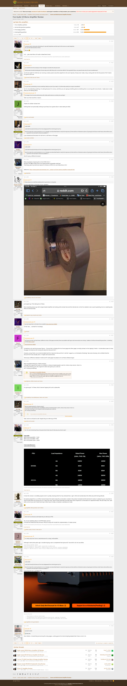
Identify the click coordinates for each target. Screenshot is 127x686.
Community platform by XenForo (55, 683)
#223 (112, 81)
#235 (112, 425)
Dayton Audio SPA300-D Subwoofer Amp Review (31, 664)
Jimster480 (108, 669)
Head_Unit (108, 660)
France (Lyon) (19, 58)
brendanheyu (108, 665)
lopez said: (27, 628)
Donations (57, 5)
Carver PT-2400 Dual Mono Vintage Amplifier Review (32, 659)
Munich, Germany (18, 553)
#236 (112, 493)
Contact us (91, 681)
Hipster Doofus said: (29, 322)
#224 (112, 101)
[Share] (110, 41)
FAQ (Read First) (18, 5)
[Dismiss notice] (112, 11)
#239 (112, 556)
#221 (112, 41)
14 (31, 38)
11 (24, 38)
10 (22, 38)
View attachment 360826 (30, 344)
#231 (112, 335)
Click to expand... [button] (68, 416)
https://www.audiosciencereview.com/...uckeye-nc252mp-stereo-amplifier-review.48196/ (52, 169)
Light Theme (17, 681)
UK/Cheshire (19, 573)
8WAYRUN (70, 684)
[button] (53, 6)
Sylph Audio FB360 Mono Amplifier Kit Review (30, 650)
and (30, 117)
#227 (112, 159)
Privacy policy (106, 681)
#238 (112, 533)
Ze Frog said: (27, 514)
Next (39, 38)
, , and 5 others (33, 297)
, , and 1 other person (34, 529)
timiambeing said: (29, 338)
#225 (112, 121)
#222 (112, 62)
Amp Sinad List (27, 59)
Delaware (20, 173)
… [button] (20, 38)
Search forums (22, 8)
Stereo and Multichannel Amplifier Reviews (35, 651)
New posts (15, 8)
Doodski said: (28, 84)
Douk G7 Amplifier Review (24, 668)
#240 (112, 625)
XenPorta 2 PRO (58, 684)
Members (64, 5)
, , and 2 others (34, 315)
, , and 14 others (34, 507)
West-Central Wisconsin (19, 117)
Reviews (26, 5)
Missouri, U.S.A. (19, 138)
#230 (112, 319)
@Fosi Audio (31, 341)
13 (29, 38)
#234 (112, 401)
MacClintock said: (28, 536)
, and (32, 622)
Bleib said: (27, 427)
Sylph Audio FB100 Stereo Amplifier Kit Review (30, 655)
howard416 (108, 651)
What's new (49, 5)
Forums (42, 5)
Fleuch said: (27, 124)
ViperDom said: (28, 404)
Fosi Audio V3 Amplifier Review (37, 372)
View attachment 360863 (51, 324)
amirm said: (27, 65)
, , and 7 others (33, 77)
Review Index (34, 5)
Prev (16, 38)
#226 (112, 141)
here (80, 11)
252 (36, 38)
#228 (112, 177)
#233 (112, 385)
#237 (112, 511)
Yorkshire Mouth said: (29, 93)
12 (26, 38)
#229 (112, 301)
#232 (112, 361)
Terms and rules (98, 681)
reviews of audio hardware (39, 11)
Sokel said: (27, 44)
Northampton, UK (18, 78)
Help (111, 681)
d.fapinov (109, 656)
